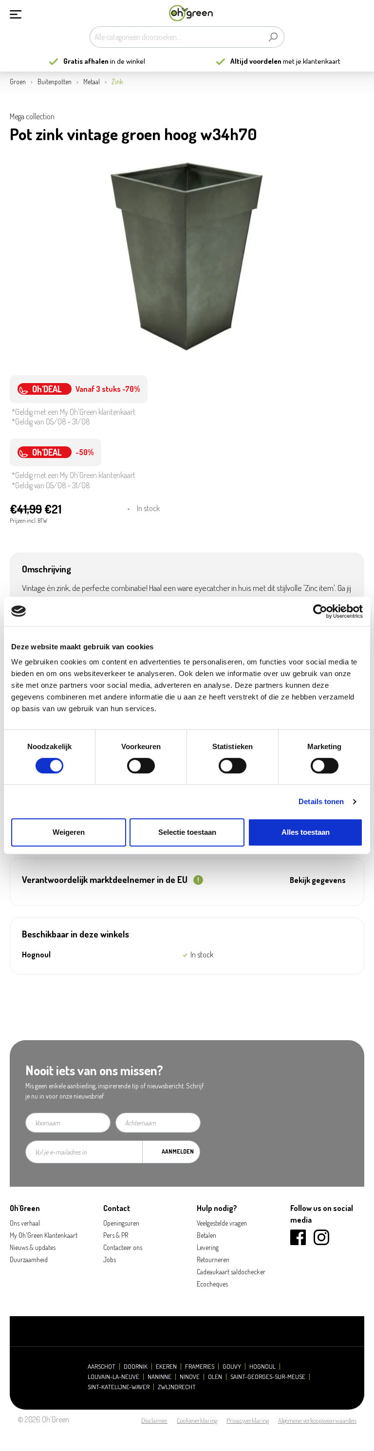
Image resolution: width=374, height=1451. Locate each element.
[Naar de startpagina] (191, 13)
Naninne (159, 1377)
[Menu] (15, 13)
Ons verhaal (25, 1223)
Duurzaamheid (29, 1259)
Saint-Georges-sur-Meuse (267, 1377)
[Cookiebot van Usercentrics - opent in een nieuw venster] (320, 611)
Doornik (136, 1366)
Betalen (206, 1235)
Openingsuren (121, 1223)
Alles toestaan (305, 832)
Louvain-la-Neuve (113, 1377)
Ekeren (166, 1366)
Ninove (190, 1377)
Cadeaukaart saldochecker (231, 1271)
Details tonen (321, 801)
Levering (208, 1247)
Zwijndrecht (177, 1387)
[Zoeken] (273, 37)
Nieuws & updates (33, 1247)
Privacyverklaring (247, 1420)
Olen (215, 1377)
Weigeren (69, 832)
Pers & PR (115, 1235)
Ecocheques (212, 1284)
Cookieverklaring (197, 1420)
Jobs (109, 1259)
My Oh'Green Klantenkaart (43, 1235)
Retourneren (213, 1259)
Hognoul (262, 1366)
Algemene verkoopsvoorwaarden (317, 1420)
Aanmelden (178, 1151)
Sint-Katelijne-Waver (119, 1387)
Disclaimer (154, 1420)
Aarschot (101, 1366)
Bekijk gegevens (318, 880)
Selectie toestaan (187, 832)
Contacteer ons (122, 1247)
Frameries (199, 1366)
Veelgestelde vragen (222, 1223)
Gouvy (232, 1366)
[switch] (141, 765)
